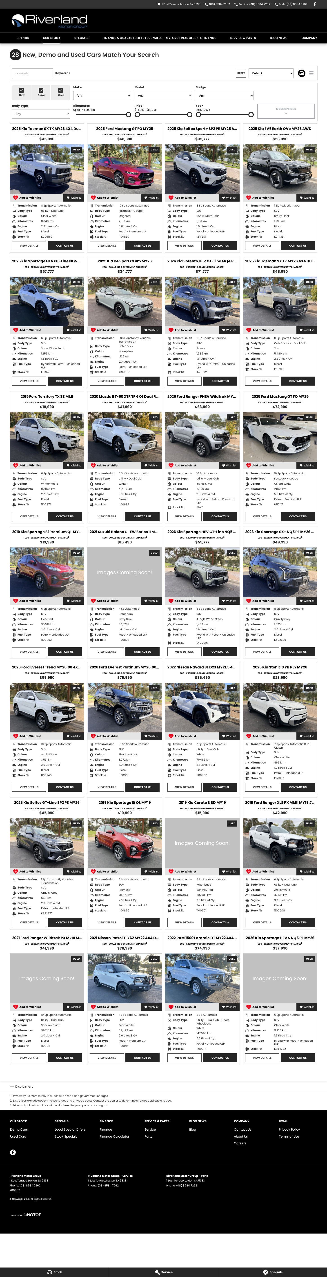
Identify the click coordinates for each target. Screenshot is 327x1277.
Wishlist (76, 198)
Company (309, 38)
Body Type (20, 106)
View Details (29, 246)
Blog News (279, 38)
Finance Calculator (114, 1136)
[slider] (128, 114)
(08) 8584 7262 (30, 1185)
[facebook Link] (315, 4)
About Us (241, 1136)
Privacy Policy (289, 1129)
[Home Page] (49, 20)
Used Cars (18, 1136)
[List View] (311, 73)
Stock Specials (66, 1136)
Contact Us (64, 246)
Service (150, 1129)
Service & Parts (243, 38)
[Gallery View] (301, 73)
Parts (148, 1136)
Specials (81, 38)
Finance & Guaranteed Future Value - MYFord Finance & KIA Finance (159, 38)
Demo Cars (19, 1129)
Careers (240, 1143)
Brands (23, 38)
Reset (241, 73)
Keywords (62, 73)
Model (139, 87)
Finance (106, 1129)
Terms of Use (289, 1136)
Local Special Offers (70, 1129)
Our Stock (52, 38)
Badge (201, 87)
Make (77, 87)
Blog (192, 1129)
